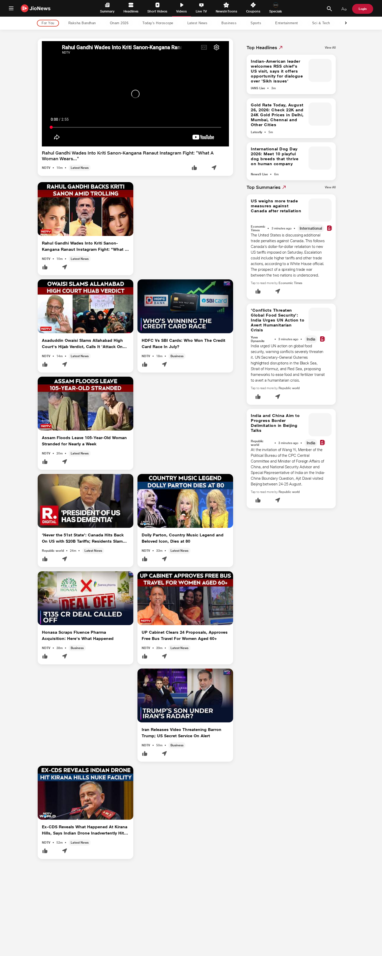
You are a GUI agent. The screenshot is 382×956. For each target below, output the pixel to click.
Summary (107, 11)
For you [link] (48, 23)
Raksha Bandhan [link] (82, 23)
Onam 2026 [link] (119, 23)
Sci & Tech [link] (321, 23)
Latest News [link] (197, 23)
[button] (194, 168)
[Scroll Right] (346, 23)
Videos (181, 11)
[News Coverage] (329, 228)
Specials (275, 11)
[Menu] (11, 8)
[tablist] (187, 23)
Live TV (201, 11)
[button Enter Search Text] (329, 9)
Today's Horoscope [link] (157, 23)
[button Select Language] (344, 9)
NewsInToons (226, 11)
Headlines (131, 11)
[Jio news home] (36, 8)
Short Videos (157, 11)
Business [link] (228, 23)
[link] (330, 47)
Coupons (253, 11)
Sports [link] (256, 23)
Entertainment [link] (286, 23)
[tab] (46, 23)
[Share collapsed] (214, 168)
